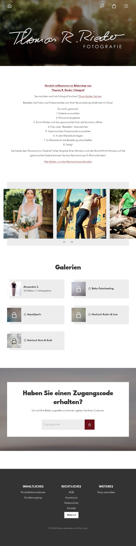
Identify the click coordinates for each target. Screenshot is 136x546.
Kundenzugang (33, 498)
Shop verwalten (106, 492)
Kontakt (71, 508)
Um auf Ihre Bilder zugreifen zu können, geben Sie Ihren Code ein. (68, 410)
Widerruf (71, 515)
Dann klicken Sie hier (90, 96)
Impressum (71, 498)
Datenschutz (71, 503)
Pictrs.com (82, 528)
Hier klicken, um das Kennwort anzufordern (68, 162)
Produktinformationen (33, 492)
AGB (71, 492)
